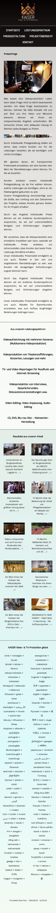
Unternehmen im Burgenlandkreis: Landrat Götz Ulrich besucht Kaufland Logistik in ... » (14, 466)
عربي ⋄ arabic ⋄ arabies (14, 818)
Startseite (13, 30)
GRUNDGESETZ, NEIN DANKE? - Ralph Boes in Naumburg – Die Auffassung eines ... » (42, 619)
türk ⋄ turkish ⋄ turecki (14, 814)
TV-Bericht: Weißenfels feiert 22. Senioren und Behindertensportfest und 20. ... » (42, 545)
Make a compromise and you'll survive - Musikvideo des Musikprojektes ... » (14, 544)
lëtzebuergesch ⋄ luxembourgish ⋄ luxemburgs (14, 754)
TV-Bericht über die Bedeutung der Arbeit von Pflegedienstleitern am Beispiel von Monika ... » (42, 506)
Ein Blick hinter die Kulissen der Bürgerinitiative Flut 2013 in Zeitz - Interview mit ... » (14, 621)
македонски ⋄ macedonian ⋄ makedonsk (42, 660)
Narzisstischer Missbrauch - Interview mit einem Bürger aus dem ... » (41, 582)
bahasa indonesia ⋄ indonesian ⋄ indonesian (14, 677)
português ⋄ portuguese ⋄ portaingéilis (14, 741)
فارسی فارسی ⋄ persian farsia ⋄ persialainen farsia (41, 763)
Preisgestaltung (14, 36)
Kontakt (28, 42)
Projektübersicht (41, 36)
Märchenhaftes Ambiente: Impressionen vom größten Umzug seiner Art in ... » (14, 504)
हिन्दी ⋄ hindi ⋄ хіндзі (41, 720)
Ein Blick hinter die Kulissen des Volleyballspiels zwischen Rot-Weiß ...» (14, 583)
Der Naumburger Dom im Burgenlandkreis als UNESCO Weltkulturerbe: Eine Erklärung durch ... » (42, 466)
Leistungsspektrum (37, 30)
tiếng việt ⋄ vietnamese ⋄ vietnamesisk (14, 844)
